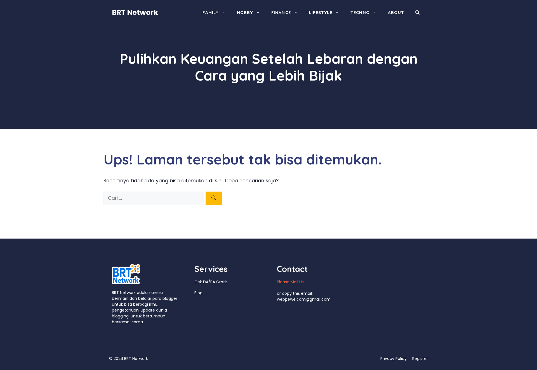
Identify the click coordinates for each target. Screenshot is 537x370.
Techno (360, 12)
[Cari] (214, 198)
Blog (198, 293)
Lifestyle (320, 12)
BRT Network (135, 12)
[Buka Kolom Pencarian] (417, 13)
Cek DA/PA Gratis (211, 282)
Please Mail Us (290, 282)
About (396, 12)
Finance (281, 12)
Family (210, 12)
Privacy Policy (393, 358)
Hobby (245, 12)
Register (420, 358)
